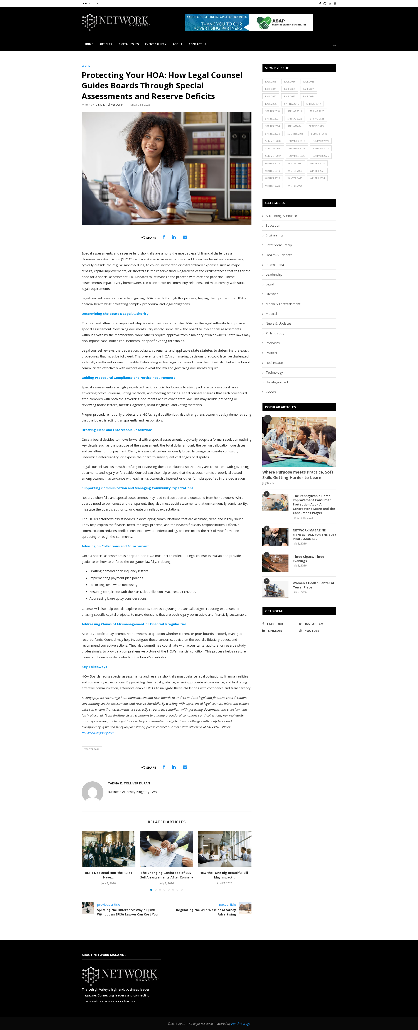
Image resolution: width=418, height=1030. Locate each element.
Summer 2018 (297, 141)
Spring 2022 (294, 118)
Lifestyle (272, 294)
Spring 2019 (294, 111)
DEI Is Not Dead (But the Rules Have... (108, 875)
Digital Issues (128, 44)
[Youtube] (335, 3)
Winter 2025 (272, 185)
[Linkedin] (330, 3)
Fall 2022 (270, 96)
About (177, 44)
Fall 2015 (270, 81)
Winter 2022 (272, 178)
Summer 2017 (273, 141)
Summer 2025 (297, 155)
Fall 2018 (308, 81)
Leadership (274, 274)
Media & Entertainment (283, 304)
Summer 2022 (297, 148)
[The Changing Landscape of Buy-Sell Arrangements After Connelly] (167, 849)
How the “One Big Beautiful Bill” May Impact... (224, 875)
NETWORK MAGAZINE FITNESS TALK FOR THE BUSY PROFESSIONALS (314, 534)
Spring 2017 (313, 103)
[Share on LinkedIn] (173, 237)
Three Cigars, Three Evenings (308, 559)
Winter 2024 (317, 178)
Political (271, 353)
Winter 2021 (317, 170)
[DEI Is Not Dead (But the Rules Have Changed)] (108, 849)
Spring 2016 (291, 103)
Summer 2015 (295, 133)
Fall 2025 (270, 103)
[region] (260, 22)
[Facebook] (320, 3)
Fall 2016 (289, 81)
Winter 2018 (317, 163)
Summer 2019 (321, 141)
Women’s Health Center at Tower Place (313, 585)
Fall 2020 (289, 89)
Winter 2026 (91, 749)
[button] (249, 22)
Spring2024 (294, 126)
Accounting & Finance (281, 215)
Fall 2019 (270, 89)
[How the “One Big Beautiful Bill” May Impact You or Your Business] (224, 849)
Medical (271, 313)
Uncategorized (277, 382)
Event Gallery (155, 44)
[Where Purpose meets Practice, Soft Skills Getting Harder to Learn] (299, 442)
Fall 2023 (289, 96)
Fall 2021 (308, 89)
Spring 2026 (272, 133)
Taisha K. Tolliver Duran (108, 104)
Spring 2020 (317, 111)
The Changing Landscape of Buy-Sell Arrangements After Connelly (166, 875)
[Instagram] (325, 3)
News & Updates (279, 323)
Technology (274, 372)
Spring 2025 (316, 126)
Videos (271, 392)
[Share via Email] (185, 237)
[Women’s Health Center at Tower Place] (275, 589)
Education (273, 225)
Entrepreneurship (279, 245)
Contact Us (90, 3)
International (275, 264)
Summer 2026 (321, 155)
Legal (270, 284)
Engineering (274, 235)
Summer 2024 (273, 155)
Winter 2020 (295, 170)
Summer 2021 (273, 148)
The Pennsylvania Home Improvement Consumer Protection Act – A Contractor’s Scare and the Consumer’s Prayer (314, 504)
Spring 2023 (317, 118)
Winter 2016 (272, 163)
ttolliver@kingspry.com (98, 733)
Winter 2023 (295, 178)
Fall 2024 (308, 96)
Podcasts (273, 343)
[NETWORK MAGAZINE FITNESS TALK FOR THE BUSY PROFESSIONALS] (275, 537)
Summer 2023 (321, 148)
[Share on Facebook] (164, 237)
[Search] (334, 44)
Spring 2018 (272, 111)
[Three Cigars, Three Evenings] (275, 563)
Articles (105, 44)
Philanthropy (275, 333)
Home (89, 44)
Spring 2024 (272, 126)
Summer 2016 (319, 133)
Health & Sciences (279, 255)
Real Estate (274, 362)
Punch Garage (240, 1024)
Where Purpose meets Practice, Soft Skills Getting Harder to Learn (298, 474)
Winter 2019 (272, 170)
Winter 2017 (295, 163)
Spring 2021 (272, 118)
